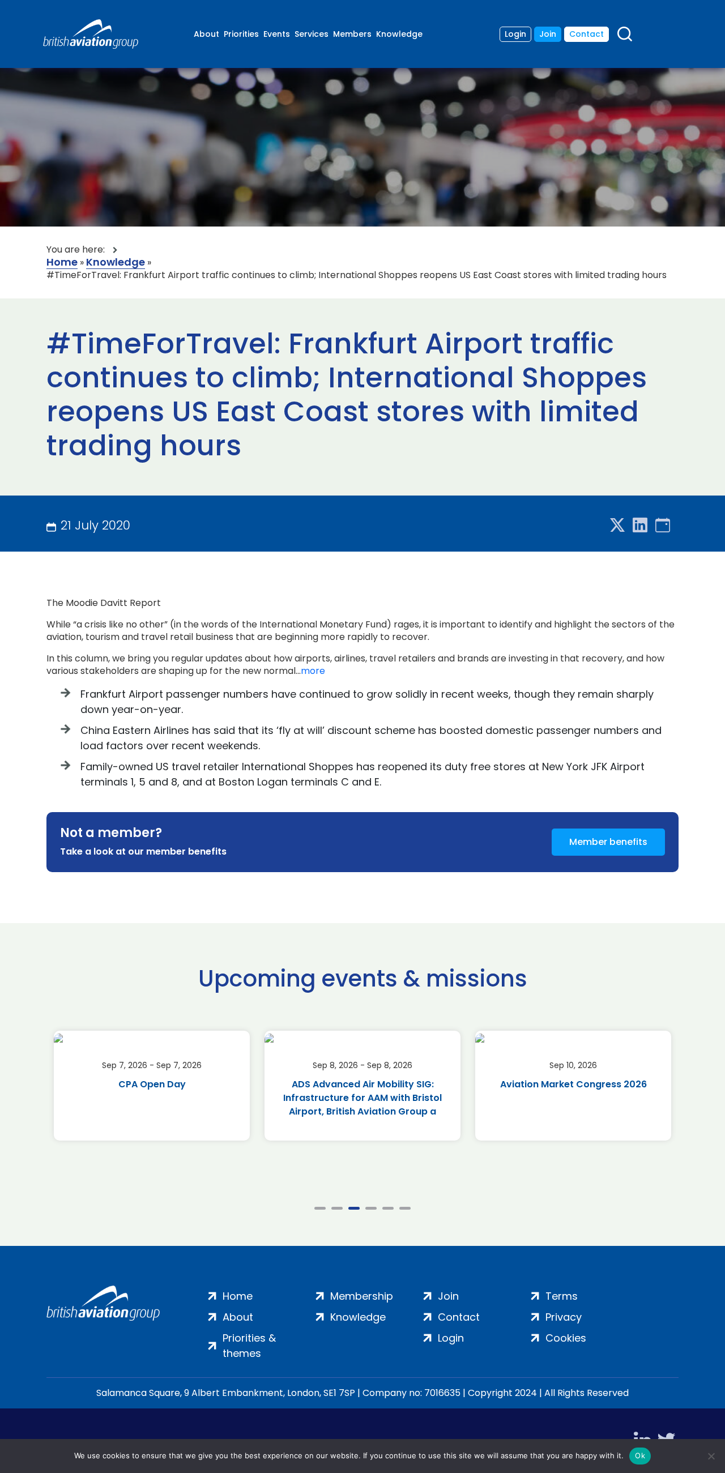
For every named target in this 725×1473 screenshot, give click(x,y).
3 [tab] (354, 1208)
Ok (640, 1455)
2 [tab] (337, 1208)
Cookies (565, 1338)
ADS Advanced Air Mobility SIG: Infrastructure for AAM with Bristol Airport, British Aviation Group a (362, 1098)
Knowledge (399, 34)
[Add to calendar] (662, 526)
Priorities (241, 34)
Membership (361, 1296)
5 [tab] (388, 1208)
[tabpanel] (152, 1086)
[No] (711, 1456)
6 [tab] (405, 1208)
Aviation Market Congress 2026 (573, 1084)
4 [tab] (371, 1208)
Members (352, 34)
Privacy (563, 1317)
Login (515, 34)
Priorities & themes (249, 1345)
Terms (561, 1296)
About (206, 34)
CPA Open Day (152, 1084)
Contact (586, 34)
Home (62, 262)
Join (547, 34)
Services (312, 34)
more (313, 671)
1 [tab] (320, 1208)
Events (276, 34)
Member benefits (608, 841)
